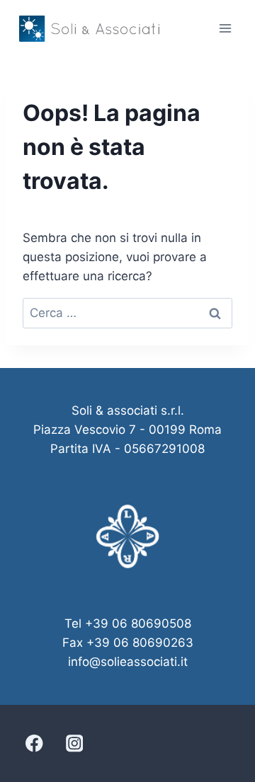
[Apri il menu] (225, 28)
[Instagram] (74, 743)
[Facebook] (34, 743)
